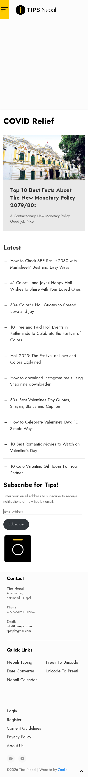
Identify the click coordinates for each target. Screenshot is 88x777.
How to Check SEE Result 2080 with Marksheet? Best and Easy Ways (43, 263)
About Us (15, 745)
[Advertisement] (44, 65)
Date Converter (20, 671)
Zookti (62, 769)
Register (14, 719)
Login (12, 711)
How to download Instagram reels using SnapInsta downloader (46, 381)
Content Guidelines (24, 728)
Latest (12, 247)
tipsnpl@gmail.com (19, 631)
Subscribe (16, 524)
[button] (81, 771)
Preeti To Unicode (62, 662)
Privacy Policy (19, 737)
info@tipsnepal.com (19, 626)
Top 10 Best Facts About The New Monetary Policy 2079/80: (42, 197)
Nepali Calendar (22, 679)
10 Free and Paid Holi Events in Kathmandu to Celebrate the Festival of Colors (45, 333)
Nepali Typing (19, 662)
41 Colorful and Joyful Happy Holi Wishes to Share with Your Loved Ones (45, 285)
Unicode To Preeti (62, 671)
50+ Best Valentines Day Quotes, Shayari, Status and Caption (40, 403)
